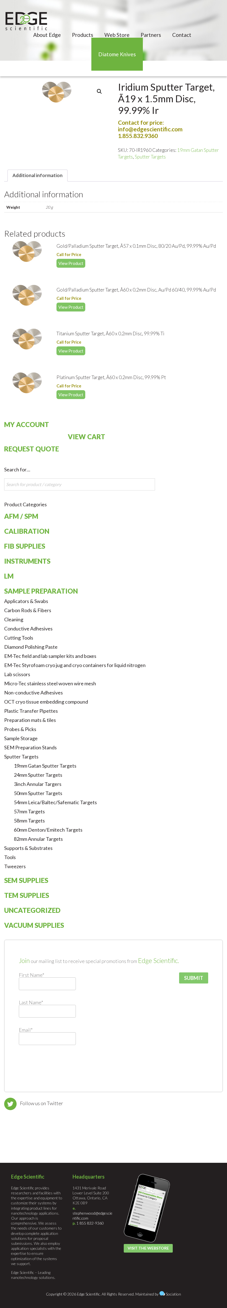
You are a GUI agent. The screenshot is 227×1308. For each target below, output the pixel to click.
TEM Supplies (26, 895)
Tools (10, 857)
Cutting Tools (18, 638)
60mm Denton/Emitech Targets (48, 830)
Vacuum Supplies (34, 925)
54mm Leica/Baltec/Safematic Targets (55, 802)
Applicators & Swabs (26, 601)
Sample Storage (21, 738)
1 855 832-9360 (90, 1223)
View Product (70, 263)
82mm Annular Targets (38, 839)
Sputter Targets (150, 157)
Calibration (26, 531)
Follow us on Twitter (41, 1103)
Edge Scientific (26, 21)
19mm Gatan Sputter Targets (45, 766)
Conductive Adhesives (28, 628)
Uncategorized (32, 910)
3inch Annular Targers (37, 784)
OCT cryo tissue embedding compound (46, 702)
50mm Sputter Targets (38, 793)
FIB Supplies (24, 546)
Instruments (27, 561)
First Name (31, 975)
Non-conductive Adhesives (33, 692)
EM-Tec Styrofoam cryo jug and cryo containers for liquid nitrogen (75, 665)
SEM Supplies (26, 880)
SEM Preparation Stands (30, 747)
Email (26, 1030)
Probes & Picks (20, 729)
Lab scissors (17, 674)
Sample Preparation (41, 591)
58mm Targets (29, 821)
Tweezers (15, 866)
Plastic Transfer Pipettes (31, 711)
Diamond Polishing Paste (31, 647)
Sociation (173, 1294)
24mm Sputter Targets (38, 775)
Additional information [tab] (37, 175)
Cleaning (13, 619)
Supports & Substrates (28, 848)
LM (9, 576)
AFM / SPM (21, 516)
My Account (26, 424)
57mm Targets (29, 811)
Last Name (31, 1002)
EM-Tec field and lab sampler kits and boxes (50, 656)
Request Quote (31, 449)
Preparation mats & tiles (30, 720)
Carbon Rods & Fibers (27, 610)
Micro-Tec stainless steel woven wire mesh (50, 683)
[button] (99, 91)
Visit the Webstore (148, 1248)
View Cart (86, 437)
